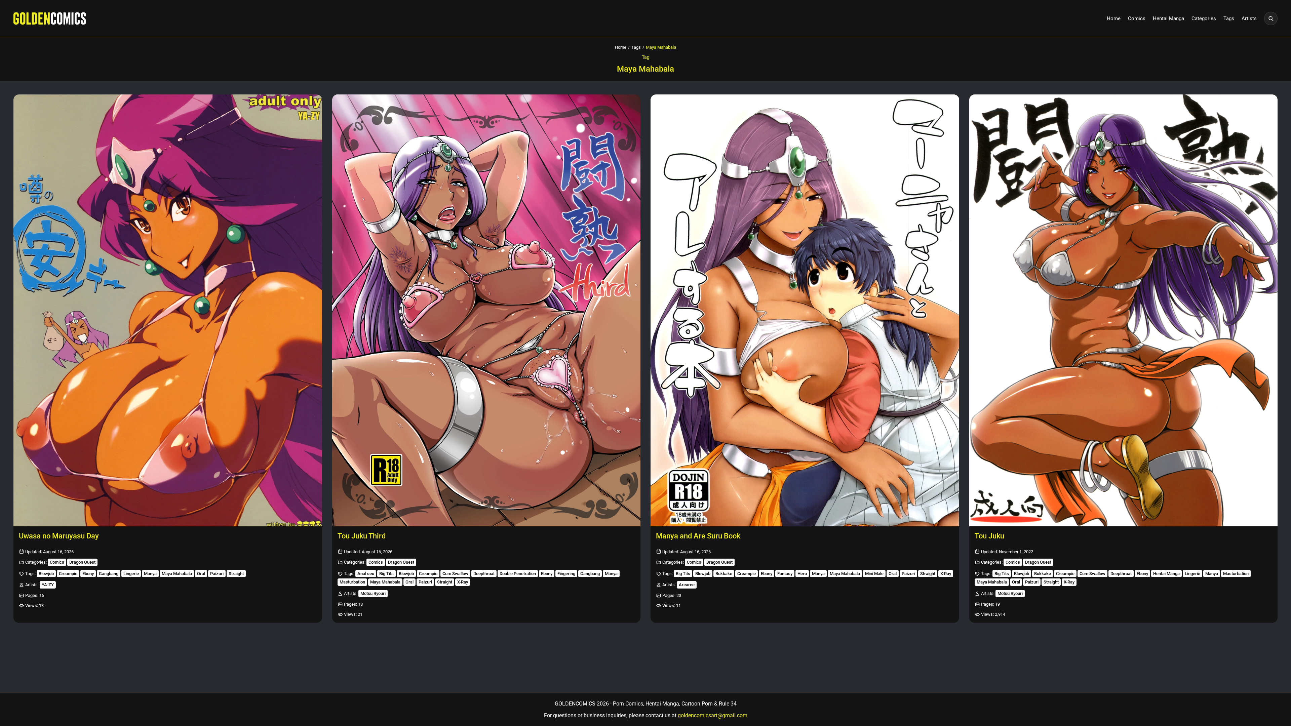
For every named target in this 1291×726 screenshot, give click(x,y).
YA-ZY (48, 584)
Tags (1228, 18)
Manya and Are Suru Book (698, 536)
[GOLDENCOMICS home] (49, 18)
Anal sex (365, 573)
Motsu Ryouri (373, 593)
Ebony (88, 573)
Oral (201, 573)
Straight (236, 573)
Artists (1249, 18)
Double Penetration (518, 573)
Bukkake (723, 573)
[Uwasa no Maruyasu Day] (167, 310)
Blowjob (46, 573)
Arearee (687, 584)
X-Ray (462, 581)
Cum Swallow (455, 573)
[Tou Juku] (1123, 310)
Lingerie (131, 573)
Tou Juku (989, 536)
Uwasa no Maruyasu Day (59, 536)
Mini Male (874, 573)
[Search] (1271, 18)
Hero (802, 573)
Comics (1136, 18)
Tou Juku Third (362, 536)
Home (1114, 18)
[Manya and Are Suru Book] (805, 310)
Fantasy (784, 573)
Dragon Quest (82, 562)
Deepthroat (484, 573)
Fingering (566, 573)
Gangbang (108, 573)
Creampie (68, 573)
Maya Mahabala (177, 573)
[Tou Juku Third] (486, 310)
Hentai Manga (1168, 18)
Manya (150, 573)
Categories (1203, 18)
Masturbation (352, 581)
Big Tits (386, 573)
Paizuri (217, 573)
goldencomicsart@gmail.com (712, 715)
